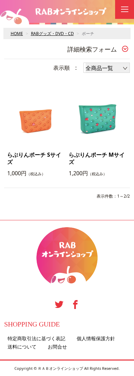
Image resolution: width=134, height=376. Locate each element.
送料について (22, 346)
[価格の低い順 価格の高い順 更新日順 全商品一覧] (106, 68)
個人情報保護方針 (96, 338)
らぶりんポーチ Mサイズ (97, 158)
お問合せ (57, 346)
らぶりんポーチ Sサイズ (34, 158)
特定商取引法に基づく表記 (36, 338)
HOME (17, 33)
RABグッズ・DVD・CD (52, 33)
